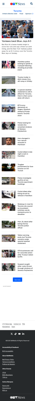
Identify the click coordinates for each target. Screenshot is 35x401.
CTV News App (7, 324)
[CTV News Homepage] (17, 4)
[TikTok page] (15, 334)
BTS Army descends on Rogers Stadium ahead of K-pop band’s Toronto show (24, 110)
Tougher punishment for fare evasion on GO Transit (25, 168)
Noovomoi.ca (6, 388)
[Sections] (3, 4)
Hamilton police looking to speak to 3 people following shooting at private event (25, 66)
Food (21, 13)
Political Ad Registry (8, 364)
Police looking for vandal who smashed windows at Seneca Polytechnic (25, 127)
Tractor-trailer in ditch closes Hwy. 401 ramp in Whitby (25, 79)
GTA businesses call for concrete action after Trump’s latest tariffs (25, 254)
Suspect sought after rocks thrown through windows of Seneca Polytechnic (25, 267)
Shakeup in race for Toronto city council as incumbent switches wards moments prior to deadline (25, 209)
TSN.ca (4, 377)
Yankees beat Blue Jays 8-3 (16, 41)
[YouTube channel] (19, 334)
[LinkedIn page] (23, 334)
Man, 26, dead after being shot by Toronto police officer (25, 225)
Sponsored (29, 13)
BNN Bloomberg (7, 375)
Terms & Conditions (8, 362)
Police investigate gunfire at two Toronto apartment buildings (25, 181)
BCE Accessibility (7, 351)
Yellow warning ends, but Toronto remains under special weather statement (24, 239)
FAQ (23, 324)
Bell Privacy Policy (8, 359)
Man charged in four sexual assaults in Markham (24, 141)
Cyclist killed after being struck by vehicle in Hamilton (25, 194)
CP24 (4, 372)
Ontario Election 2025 (9, 13)
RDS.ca (4, 390)
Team (13, 326)
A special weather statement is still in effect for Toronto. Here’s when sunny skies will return (25, 94)
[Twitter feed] (11, 334)
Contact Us (17, 324)
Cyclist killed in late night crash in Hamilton (25, 154)
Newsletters (6, 326)
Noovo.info (5, 385)
